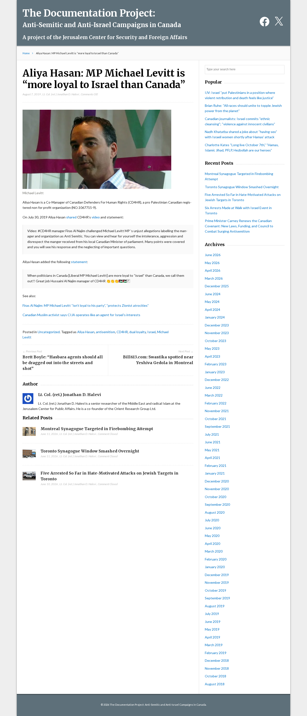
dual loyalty (137, 332)
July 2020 (212, 520)
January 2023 (215, 372)
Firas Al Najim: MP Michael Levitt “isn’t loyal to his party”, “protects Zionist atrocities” (86, 305)
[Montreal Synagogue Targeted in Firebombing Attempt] (29, 433)
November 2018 (217, 668)
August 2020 (214, 512)
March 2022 (214, 395)
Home (26, 53)
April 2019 (212, 637)
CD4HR (122, 332)
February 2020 (215, 559)
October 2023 (215, 341)
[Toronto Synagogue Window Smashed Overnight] (29, 455)
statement (79, 262)
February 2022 (215, 403)
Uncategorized (49, 332)
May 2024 (212, 302)
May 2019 (212, 629)
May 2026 (212, 263)
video (96, 217)
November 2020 (217, 489)
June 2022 (212, 387)
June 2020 (212, 528)
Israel (151, 332)
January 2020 (215, 567)
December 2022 (217, 380)
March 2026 (214, 278)
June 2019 (212, 622)
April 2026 (212, 270)
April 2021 (212, 458)
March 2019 (214, 645)
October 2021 (215, 419)
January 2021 (215, 473)
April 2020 (212, 544)
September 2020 (217, 504)
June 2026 (212, 255)
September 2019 (217, 598)
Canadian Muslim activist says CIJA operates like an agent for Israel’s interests (81, 315)
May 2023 (212, 348)
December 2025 (217, 286)
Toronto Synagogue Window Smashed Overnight (90, 451)
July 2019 (212, 614)
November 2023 (217, 333)
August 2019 (214, 606)
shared (71, 217)
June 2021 (212, 442)
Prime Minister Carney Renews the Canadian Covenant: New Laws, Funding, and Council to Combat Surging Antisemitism (239, 226)
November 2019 (217, 582)
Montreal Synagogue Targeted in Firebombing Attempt (97, 428)
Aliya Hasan (85, 332)
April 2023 (212, 356)
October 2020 (215, 497)
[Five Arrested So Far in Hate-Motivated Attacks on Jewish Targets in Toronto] (29, 477)
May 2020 (212, 536)
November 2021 (217, 411)
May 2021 (212, 450)
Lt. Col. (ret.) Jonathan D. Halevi (60, 94)
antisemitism (105, 332)
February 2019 (215, 653)
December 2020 (217, 481)
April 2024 (212, 309)
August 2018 (214, 684)
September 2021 (217, 426)
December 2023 (217, 325)
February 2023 (215, 364)
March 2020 (214, 551)
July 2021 (212, 434)
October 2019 (215, 590)
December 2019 (217, 575)
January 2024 (215, 317)
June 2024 (212, 294)
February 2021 (215, 465)
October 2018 (215, 676)
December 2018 (217, 660)
